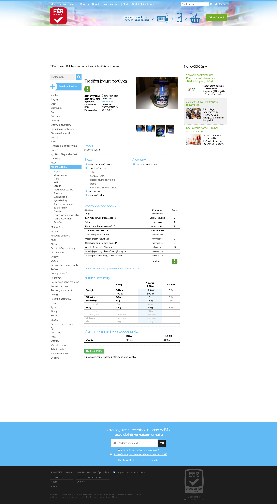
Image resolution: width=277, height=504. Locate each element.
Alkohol (54, 95)
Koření (54, 150)
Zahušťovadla (57, 349)
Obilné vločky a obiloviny (63, 248)
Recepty (84, 4)
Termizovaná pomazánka (66, 215)
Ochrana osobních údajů (89, 477)
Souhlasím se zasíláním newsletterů (140, 450)
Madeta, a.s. (107, 101)
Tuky (53, 337)
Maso (53, 163)
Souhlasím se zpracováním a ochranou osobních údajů (140, 454)
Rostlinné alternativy (61, 299)
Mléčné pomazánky (63, 190)
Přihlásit (223, 4)
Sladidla (54, 316)
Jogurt (91, 66)
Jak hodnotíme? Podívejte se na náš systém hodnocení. (111, 269)
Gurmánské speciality (61, 133)
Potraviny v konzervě (61, 290)
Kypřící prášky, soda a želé (64, 154)
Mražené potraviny (60, 236)
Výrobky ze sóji (58, 345)
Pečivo (54, 269)
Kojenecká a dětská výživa (64, 146)
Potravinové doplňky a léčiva (65, 282)
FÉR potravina (57, 66)
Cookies (81, 482)
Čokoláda (55, 116)
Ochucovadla (57, 252)
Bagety (54, 99)
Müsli (53, 240)
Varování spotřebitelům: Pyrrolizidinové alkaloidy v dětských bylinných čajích (200, 78)
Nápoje (54, 244)
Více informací (216, 17)
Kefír (56, 182)
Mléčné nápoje (61, 175)
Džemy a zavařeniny (61, 125)
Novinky (96, 4)
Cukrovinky (56, 108)
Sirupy (54, 311)
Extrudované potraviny (62, 129)
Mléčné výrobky (59, 167)
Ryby (53, 303)
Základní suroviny (59, 353)
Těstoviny (56, 332)
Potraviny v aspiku (60, 286)
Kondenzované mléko (64, 204)
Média (126, 4)
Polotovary (56, 278)
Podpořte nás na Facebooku (130, 473)
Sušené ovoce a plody (62, 324)
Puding (54, 294)
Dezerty (55, 120)
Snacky (54, 320)
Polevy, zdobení (58, 273)
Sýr (52, 328)
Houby (54, 137)
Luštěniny (55, 158)
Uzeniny (55, 341)
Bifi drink (58, 186)
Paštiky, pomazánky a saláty (64, 265)
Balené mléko (60, 208)
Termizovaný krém (63, 219)
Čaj (52, 112)
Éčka (52, 4)
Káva (53, 142)
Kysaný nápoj (60, 200)
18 (87, 91)
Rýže (53, 307)
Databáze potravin (67, 4)
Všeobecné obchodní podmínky (93, 472)
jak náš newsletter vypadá (145, 460)
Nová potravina (68, 86)
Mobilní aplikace (112, 4)
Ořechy (54, 257)
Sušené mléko (60, 197)
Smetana (58, 193)
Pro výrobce (57, 477)
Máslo (56, 179)
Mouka (54, 231)
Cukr (53, 104)
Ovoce (54, 261)
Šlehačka (58, 222)
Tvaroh (57, 211)
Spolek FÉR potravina (143, 4)
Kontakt (55, 486)
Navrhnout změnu (94, 351)
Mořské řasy (57, 227)
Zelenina (55, 358)
